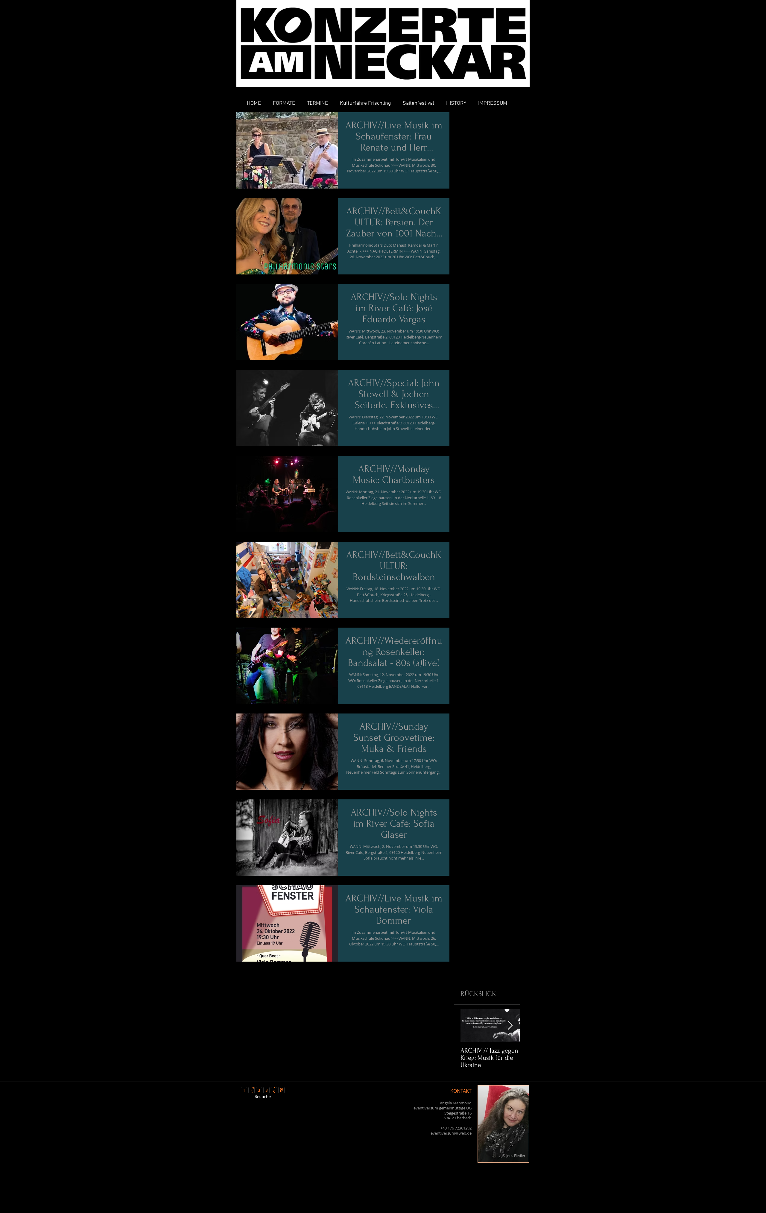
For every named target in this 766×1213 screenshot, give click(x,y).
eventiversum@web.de (451, 1133)
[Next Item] (510, 1025)
